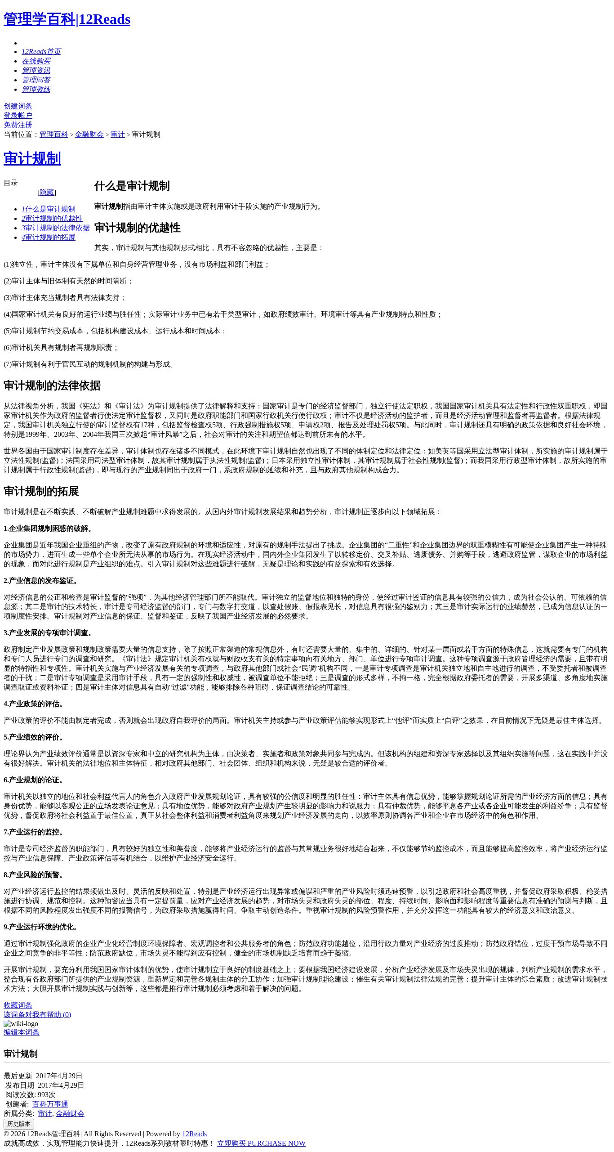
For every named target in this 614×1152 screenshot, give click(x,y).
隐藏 (47, 192)
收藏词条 (18, 1005)
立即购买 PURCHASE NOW (261, 1143)
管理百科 (54, 134)
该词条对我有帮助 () (37, 1014)
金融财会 (89, 134)
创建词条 (18, 106)
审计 (118, 134)
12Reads (194, 1134)
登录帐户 (18, 115)
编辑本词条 (22, 1032)
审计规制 (32, 158)
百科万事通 (50, 1104)
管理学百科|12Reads (67, 19)
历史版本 (19, 1124)
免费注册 (18, 125)
